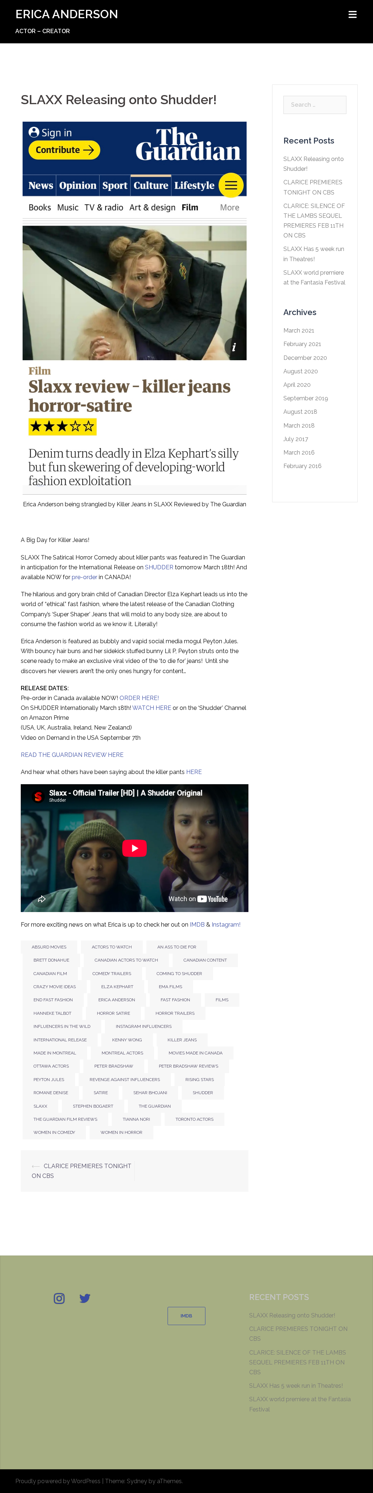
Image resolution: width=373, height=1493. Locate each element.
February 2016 (302, 466)
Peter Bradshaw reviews (188, 1066)
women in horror (121, 1132)
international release (60, 1039)
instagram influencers (144, 1026)
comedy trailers (112, 973)
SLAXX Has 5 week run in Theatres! (296, 1385)
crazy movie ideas (55, 986)
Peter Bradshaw (113, 1066)
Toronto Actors (194, 1119)
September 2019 (305, 398)
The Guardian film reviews (65, 1119)
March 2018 (299, 425)
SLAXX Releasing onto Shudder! (292, 1315)
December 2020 (305, 357)
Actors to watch (112, 947)
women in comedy (54, 1132)
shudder (203, 1092)
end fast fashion (53, 999)
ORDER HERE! (139, 698)
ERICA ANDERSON (66, 14)
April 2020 (297, 384)
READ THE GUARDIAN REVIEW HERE (73, 754)
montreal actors (122, 1053)
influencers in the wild (62, 1026)
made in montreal (55, 1053)
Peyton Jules (49, 1079)
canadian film (50, 973)
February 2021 (302, 344)
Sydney (137, 1481)
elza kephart (117, 986)
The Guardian (155, 1106)
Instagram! (226, 924)
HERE (194, 772)
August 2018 (300, 411)
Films (222, 999)
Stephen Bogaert (93, 1106)
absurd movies (49, 947)
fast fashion (175, 999)
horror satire (113, 1013)
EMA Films (170, 986)
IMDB (197, 924)
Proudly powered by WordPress (58, 1481)
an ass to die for (176, 947)
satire (101, 1092)
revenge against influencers (125, 1079)
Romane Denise (51, 1092)
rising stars (199, 1079)
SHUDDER (159, 567)
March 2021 (298, 330)
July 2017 (295, 439)
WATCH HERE (152, 707)
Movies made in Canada (196, 1053)
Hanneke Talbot (52, 1013)
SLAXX (40, 1106)
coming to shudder (179, 973)
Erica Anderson (116, 999)
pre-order (84, 577)
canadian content (205, 960)
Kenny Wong (127, 1039)
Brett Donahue (51, 960)
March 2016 (299, 452)
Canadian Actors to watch (126, 960)
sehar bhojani (150, 1092)
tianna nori (136, 1119)
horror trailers (175, 1013)
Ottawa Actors (51, 1066)
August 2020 (300, 371)
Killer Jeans (182, 1039)
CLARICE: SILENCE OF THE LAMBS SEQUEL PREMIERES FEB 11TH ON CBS (297, 1362)
